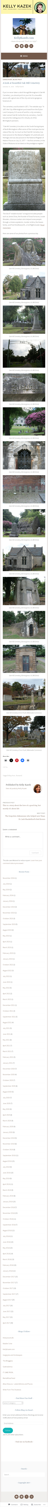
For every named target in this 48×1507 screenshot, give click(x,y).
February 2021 (8, 1057)
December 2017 (9, 1277)
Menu (25, 56)
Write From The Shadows (12, 1390)
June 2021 (6, 1034)
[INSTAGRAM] (31, 1497)
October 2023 (8, 918)
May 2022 (6, 988)
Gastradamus (7, 1367)
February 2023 (8, 953)
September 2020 (9, 1086)
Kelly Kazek (20, 87)
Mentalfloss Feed (9, 1378)
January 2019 (8, 1201)
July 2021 (6, 1028)
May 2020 (6, 1109)
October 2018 (8, 1219)
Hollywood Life (8, 1338)
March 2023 (7, 947)
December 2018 (9, 1207)
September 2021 (9, 1017)
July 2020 (6, 1097)
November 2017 (9, 1282)
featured (19, 776)
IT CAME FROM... (8, 1372)
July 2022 (6, 976)
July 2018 (6, 1236)
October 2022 (8, 965)
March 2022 (7, 999)
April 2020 (6, 1115)
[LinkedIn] (22, 46)
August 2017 (7, 1300)
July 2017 (6, 1305)
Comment (35, 853)
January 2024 (8, 901)
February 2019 (8, 1196)
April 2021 (6, 1045)
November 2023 (9, 913)
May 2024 (6, 889)
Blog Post (17, 79)
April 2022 (6, 993)
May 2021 (6, 1040)
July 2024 (6, 884)
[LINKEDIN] (21, 1497)
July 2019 (6, 1167)
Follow (7, 1430)
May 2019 (6, 1178)
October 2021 (8, 1011)
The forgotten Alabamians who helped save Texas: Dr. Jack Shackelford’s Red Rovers (25, 816)
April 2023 (6, 941)
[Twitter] (26, 46)
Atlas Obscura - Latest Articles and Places (17, 1384)
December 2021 (9, 1005)
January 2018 (8, 1271)
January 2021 (8, 1063)
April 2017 (6, 1323)
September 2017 (9, 1294)
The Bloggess (8, 1361)
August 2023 (7, 930)
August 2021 (7, 1022)
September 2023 (9, 924)
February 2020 (8, 1126)
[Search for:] (24, 1474)
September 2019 (9, 1155)
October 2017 (8, 1288)
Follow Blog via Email (24, 1410)
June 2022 (6, 982)
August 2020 (7, 1092)
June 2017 (6, 1311)
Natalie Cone (7, 1343)
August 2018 (7, 1230)
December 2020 (9, 1069)
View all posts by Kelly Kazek (16, 788)
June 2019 (6, 1173)
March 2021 (7, 1051)
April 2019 (6, 1184)
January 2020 (8, 1132)
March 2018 (7, 1259)
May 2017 (6, 1317)
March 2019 (7, 1190)
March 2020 (7, 1121)
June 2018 (6, 1242)
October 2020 (8, 1080)
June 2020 (6, 1103)
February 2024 (8, 895)
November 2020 (9, 1074)
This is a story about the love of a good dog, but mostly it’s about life (22, 806)
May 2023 (6, 936)
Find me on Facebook (24, 1442)
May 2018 (6, 1248)
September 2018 (9, 1225)
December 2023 (9, 907)
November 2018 (9, 1213)
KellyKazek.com (24, 38)
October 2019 (8, 1149)
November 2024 (9, 878)
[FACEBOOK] (16, 1497)
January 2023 (8, 959)
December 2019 (9, 1138)
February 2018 (8, 1265)
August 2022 (7, 970)
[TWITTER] (26, 1497)
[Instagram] (31, 46)
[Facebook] (17, 46)
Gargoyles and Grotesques (12, 1355)
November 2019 (9, 1144)
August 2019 (7, 1161)
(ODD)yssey (7, 79)
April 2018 (6, 1253)
